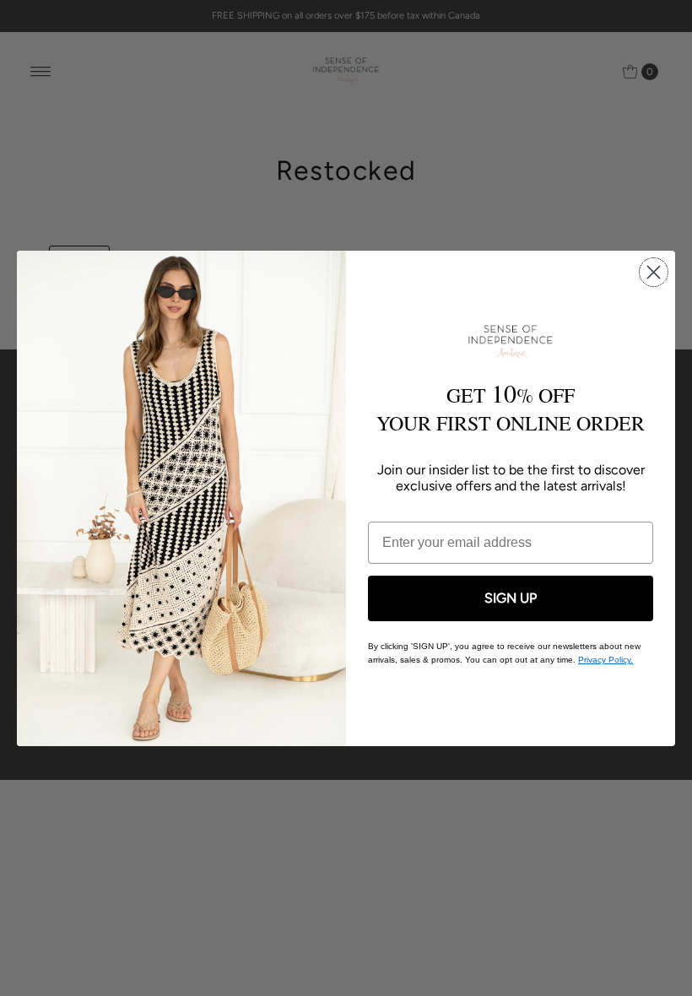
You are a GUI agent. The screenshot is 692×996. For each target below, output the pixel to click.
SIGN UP (510, 598)
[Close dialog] (653, 272)
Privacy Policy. (605, 659)
